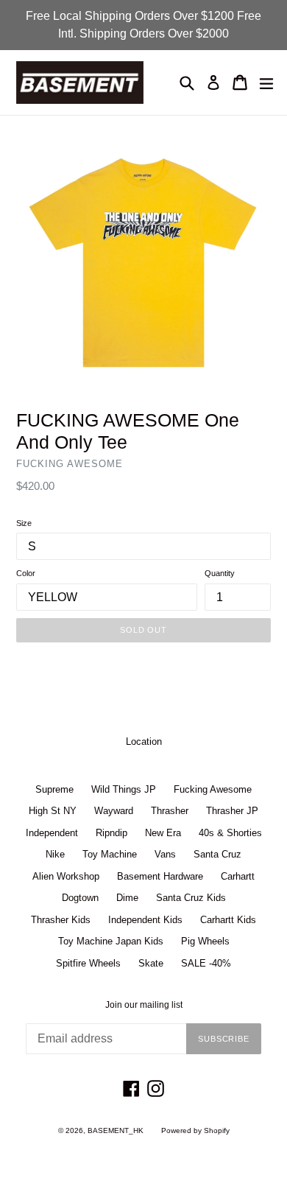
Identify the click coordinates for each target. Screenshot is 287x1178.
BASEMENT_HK (116, 1130)
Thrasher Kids (61, 919)
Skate (150, 963)
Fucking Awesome (213, 789)
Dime (127, 897)
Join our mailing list (144, 1005)
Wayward (113, 810)
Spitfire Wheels (88, 963)
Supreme (54, 789)
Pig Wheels (205, 941)
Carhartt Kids (228, 919)
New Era (163, 832)
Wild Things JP (123, 789)
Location (144, 741)
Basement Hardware (160, 876)
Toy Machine (109, 854)
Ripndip (111, 832)
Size (24, 523)
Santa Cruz (217, 854)
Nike (55, 854)
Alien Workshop (65, 876)
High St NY (53, 810)
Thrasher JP (232, 810)
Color (25, 573)
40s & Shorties (230, 832)
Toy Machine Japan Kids (110, 941)
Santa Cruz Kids (191, 897)
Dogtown (80, 897)
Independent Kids (145, 919)
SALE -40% (206, 963)
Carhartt (238, 876)
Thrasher (169, 810)
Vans (165, 854)
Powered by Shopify (195, 1130)
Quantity (220, 573)
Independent (52, 832)
